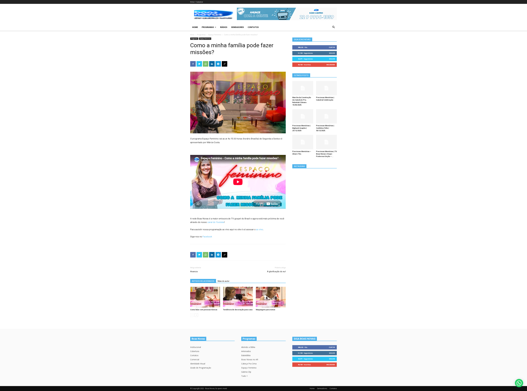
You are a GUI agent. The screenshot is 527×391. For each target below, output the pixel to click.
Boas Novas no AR (249, 359)
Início (192, 35)
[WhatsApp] (205, 64)
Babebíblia (245, 355)
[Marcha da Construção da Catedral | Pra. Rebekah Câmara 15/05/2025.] (302, 88)
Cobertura (194, 351)
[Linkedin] (212, 64)
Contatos (253, 27)
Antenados (246, 351)
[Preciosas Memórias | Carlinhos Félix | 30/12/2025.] (326, 116)
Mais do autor (223, 281)
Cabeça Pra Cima (249, 363)
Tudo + (244, 376)
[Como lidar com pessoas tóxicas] (205, 297)
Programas (208, 27)
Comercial (194, 359)
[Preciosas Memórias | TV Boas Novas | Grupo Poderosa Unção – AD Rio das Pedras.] (326, 142)
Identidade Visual (197, 363)
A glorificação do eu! (276, 271)
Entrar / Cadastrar (196, 2)
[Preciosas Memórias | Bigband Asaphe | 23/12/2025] (302, 116)
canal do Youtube (215, 222)
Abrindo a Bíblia (248, 347)
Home (195, 27)
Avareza (194, 271)
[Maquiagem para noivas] (271, 297)
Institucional (195, 347)
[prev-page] (192, 315)
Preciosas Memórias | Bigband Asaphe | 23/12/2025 (301, 128)
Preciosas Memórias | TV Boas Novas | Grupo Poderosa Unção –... (326, 153)
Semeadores (237, 27)
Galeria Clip (246, 372)
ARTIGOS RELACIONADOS (203, 281)
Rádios (223, 27)
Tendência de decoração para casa (237, 310)
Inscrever (330, 65)
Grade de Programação (200, 367)
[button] (333, 27)
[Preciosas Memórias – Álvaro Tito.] (302, 142)
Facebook (207, 236)
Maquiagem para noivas (265, 310)
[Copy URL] (224, 64)
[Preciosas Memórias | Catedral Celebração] (326, 88)
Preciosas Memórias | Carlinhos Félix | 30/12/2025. (325, 128)
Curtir (332, 47)
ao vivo (259, 229)
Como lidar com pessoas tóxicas (203, 310)
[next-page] (196, 315)
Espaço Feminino (214, 35)
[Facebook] (193, 64)
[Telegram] (218, 64)
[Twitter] (199, 64)
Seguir (332, 53)
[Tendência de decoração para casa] (238, 297)
